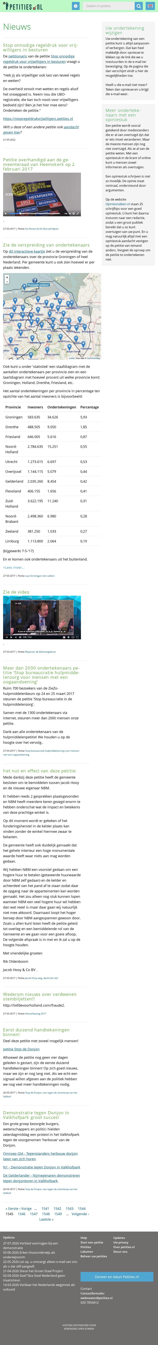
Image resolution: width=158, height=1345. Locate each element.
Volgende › (80, 1214)
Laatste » (46, 1219)
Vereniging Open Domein (79, 1328)
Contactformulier (92, 1293)
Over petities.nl (124, 1247)
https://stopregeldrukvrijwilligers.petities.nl (38, 118)
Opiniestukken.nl (118, 204)
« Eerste (12, 1208)
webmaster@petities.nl (97, 1298)
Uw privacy (120, 1242)
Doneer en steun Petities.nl (117, 1276)
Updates (119, 1238)
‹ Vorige (25, 1208)
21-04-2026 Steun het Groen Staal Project (33, 1271)
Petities (86, 1247)
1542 (57, 1208)
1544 (82, 1208)
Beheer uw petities (94, 1256)
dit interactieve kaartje (27, 251)
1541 (45, 1208)
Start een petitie (92, 1242)
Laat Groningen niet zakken (40, 575)
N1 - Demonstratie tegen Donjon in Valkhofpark (41, 1167)
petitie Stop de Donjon (21, 1049)
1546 (21, 1214)
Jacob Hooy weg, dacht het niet (41, 978)
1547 (34, 1214)
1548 (46, 1214)
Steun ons (120, 1251)
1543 (69, 1208)
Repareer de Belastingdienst (40, 651)
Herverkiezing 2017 (35, 1013)
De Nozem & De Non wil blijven (42, 228)
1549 (58, 1214)
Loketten (87, 1251)
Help (84, 1238)
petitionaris (17, 56)
